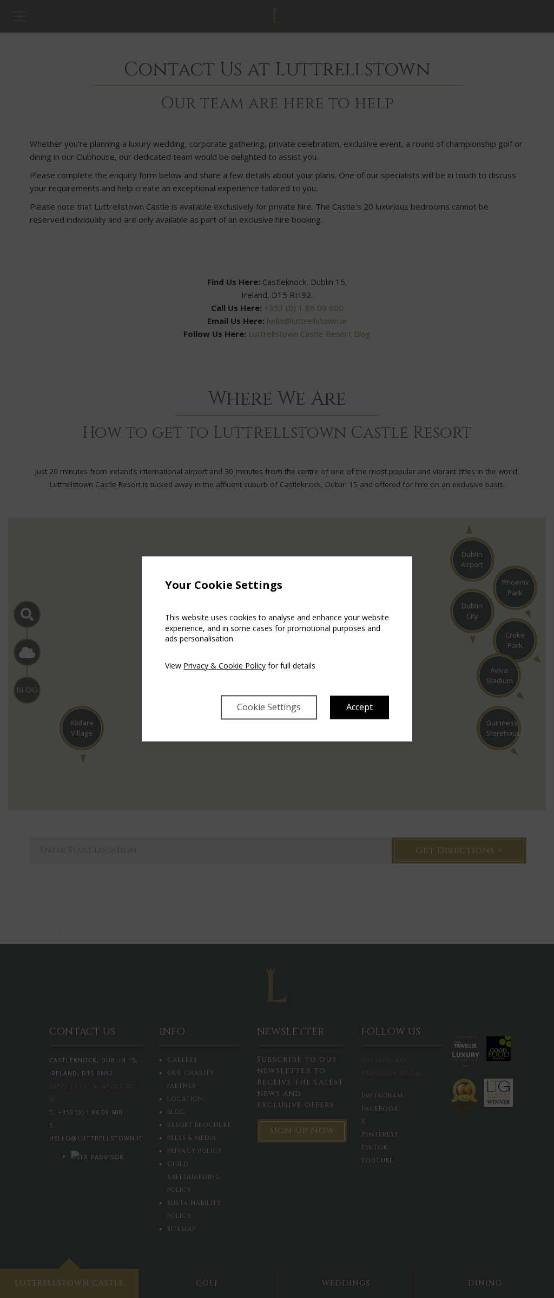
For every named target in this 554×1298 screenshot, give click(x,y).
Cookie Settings (269, 707)
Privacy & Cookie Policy (224, 665)
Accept (359, 707)
